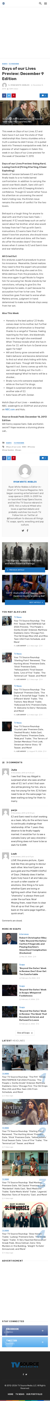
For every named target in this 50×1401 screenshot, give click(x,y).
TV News (18, 617)
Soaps (5, 63)
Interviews (24, 934)
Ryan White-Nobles (20, 85)
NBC (24, 447)
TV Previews (14, 63)
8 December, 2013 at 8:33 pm (23, 813)
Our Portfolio (34, 1394)
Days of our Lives (14, 447)
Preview (32, 447)
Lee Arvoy (21, 646)
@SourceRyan (14, 518)
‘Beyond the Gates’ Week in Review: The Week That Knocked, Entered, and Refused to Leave (33, 1015)
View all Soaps (23, 1033)
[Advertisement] (25, 33)
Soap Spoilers (8, 450)
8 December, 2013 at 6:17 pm (22, 857)
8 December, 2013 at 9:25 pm (22, 773)
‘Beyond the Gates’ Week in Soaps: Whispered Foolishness (32, 992)
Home (10, 1394)
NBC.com (10, 409)
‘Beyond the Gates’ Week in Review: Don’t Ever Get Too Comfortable (32, 971)
